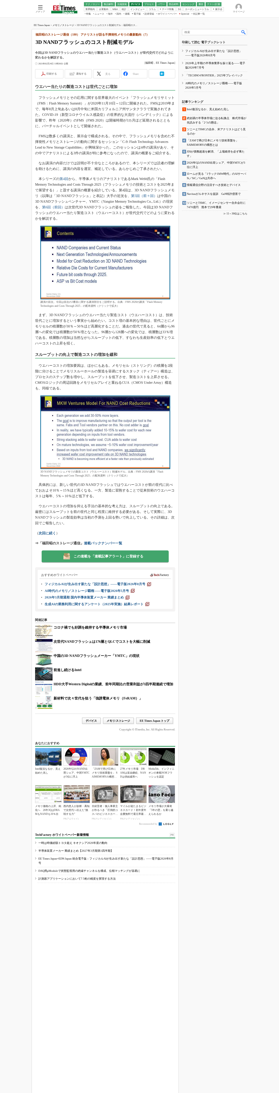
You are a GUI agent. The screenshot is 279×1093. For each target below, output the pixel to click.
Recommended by (148, 823)
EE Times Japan (42, 25)
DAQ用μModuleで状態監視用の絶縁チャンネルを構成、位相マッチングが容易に (89, 870)
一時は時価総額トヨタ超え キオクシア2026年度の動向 (72, 843)
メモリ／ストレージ (63, 25)
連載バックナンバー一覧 (103, 543)
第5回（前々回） (144, 196)
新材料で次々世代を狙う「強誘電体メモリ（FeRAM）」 (98, 698)
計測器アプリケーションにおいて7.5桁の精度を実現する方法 (77, 878)
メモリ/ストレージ (118, 720)
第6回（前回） (53, 207)
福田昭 (149, 62)
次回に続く (47, 533)
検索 (243, 32)
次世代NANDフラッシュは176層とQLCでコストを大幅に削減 (102, 641)
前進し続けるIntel (67, 670)
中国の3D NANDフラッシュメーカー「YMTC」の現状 (97, 656)
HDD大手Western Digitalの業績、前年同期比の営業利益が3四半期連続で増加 (113, 684)
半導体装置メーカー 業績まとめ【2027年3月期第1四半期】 (75, 850)
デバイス (91, 720)
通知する (81, 73)
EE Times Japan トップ (154, 720)
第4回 (64, 179)
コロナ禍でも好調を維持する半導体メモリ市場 (90, 627)
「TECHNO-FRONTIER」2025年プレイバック (214, 75)
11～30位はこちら (236, 213)
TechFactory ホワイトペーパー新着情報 (62, 834)
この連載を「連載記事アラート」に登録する (108, 556)
